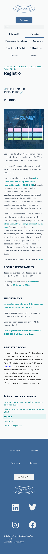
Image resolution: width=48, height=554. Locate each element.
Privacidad (15, 463)
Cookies (33, 463)
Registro (8, 416)
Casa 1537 (9, 366)
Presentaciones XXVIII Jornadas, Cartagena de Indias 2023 (23, 403)
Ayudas (34, 55)
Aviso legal (15, 450)
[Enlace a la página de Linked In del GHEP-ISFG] (15, 507)
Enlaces (14, 55)
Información (14, 34)
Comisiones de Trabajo (16, 48)
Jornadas (35, 34)
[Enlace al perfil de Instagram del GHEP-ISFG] (15, 525)
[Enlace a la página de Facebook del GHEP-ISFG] (32, 525)
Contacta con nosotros (14, 542)
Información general (13, 425)
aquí (41, 259)
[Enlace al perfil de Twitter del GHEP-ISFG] (32, 507)
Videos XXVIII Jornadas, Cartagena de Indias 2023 (24, 410)
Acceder (24, 20)
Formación (38, 41)
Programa (8, 421)
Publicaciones (36, 48)
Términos (34, 450)
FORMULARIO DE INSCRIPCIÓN (15, 90)
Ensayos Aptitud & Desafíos (17, 41)
